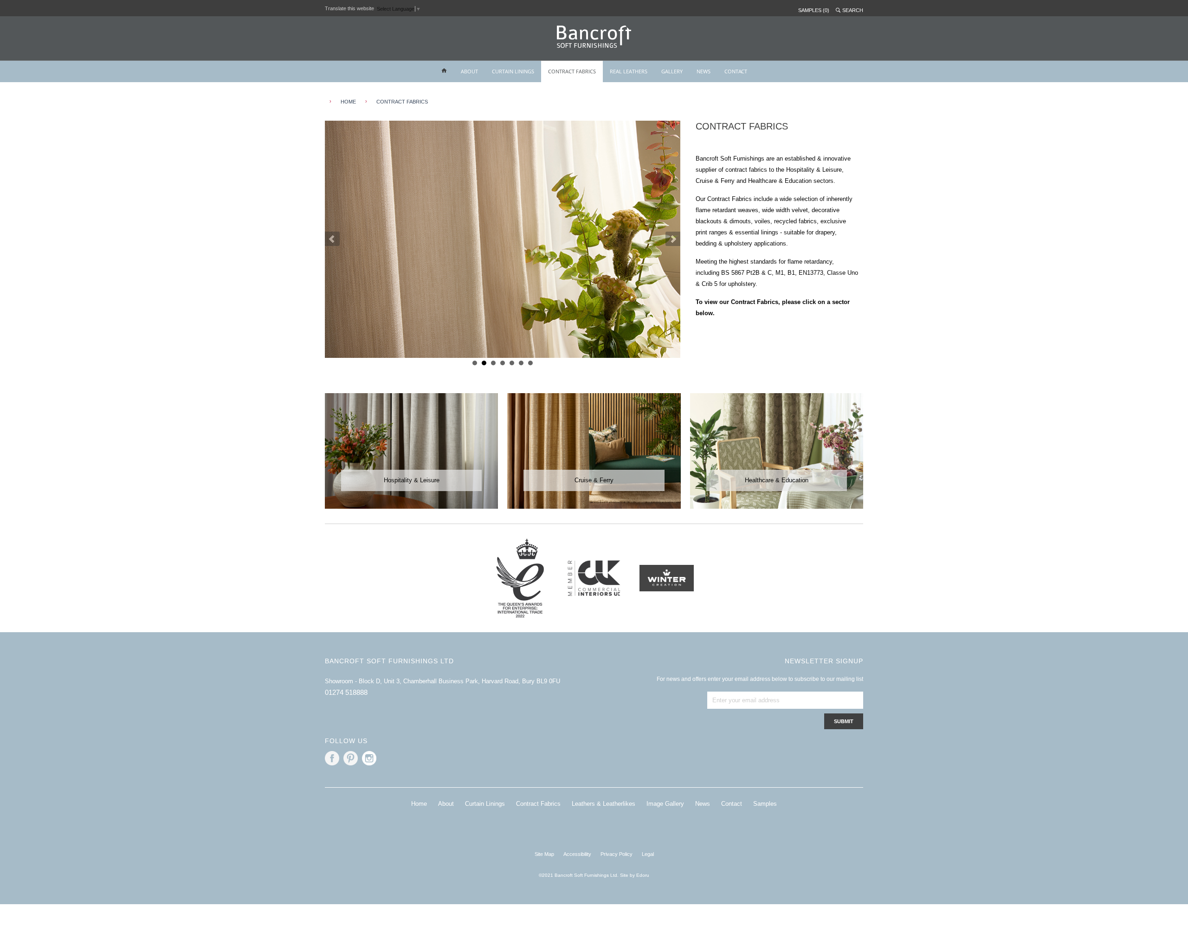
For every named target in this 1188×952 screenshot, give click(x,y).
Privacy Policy (616, 854)
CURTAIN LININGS (513, 71)
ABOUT (469, 71)
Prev (332, 239)
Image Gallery (665, 803)
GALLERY (672, 71)
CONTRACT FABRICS (572, 71)
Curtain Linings (485, 803)
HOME (348, 101)
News (702, 803)
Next (672, 239)
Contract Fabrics (402, 101)
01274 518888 (346, 692)
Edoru (642, 875)
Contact (731, 803)
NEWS (703, 71)
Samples (765, 803)
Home (419, 803)
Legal (648, 854)
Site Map (544, 854)
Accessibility (577, 854)
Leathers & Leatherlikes (603, 803)
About (446, 803)
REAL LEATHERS (628, 71)
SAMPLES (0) (813, 10)
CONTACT (735, 71)
